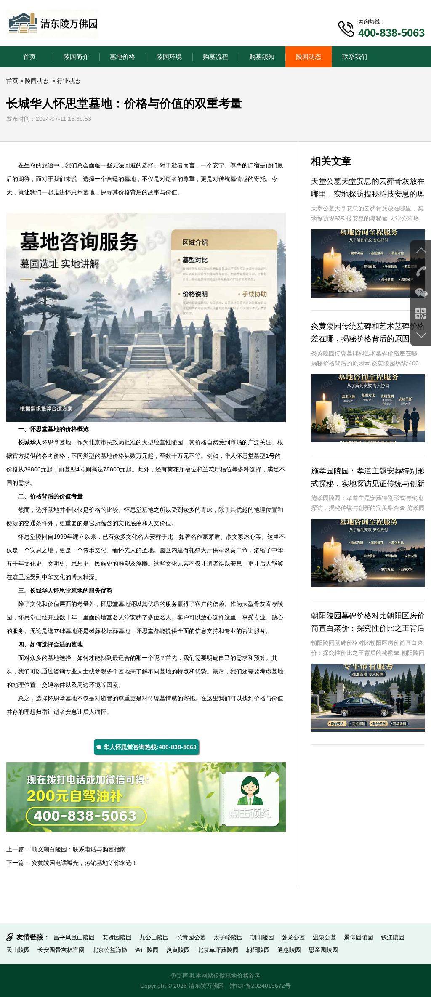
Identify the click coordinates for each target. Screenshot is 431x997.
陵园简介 (76, 56)
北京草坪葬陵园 (218, 949)
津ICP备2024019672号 (260, 985)
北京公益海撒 (110, 949)
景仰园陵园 (358, 937)
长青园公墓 (191, 937)
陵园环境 (169, 56)
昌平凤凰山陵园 (74, 937)
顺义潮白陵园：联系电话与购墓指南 (79, 849)
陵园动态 (308, 56)
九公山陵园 (154, 937)
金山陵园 (147, 949)
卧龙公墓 (293, 937)
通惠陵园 (289, 949)
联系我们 (354, 56)
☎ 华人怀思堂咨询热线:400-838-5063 (146, 747)
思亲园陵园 (323, 949)
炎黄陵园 (178, 949)
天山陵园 (18, 949)
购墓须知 (261, 56)
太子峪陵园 (228, 937)
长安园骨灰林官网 (61, 949)
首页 (29, 56)
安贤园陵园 (117, 937)
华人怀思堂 (239, 455)
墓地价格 (122, 56)
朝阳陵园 (262, 937)
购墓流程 (215, 56)
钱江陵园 (392, 937)
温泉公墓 (324, 937)
